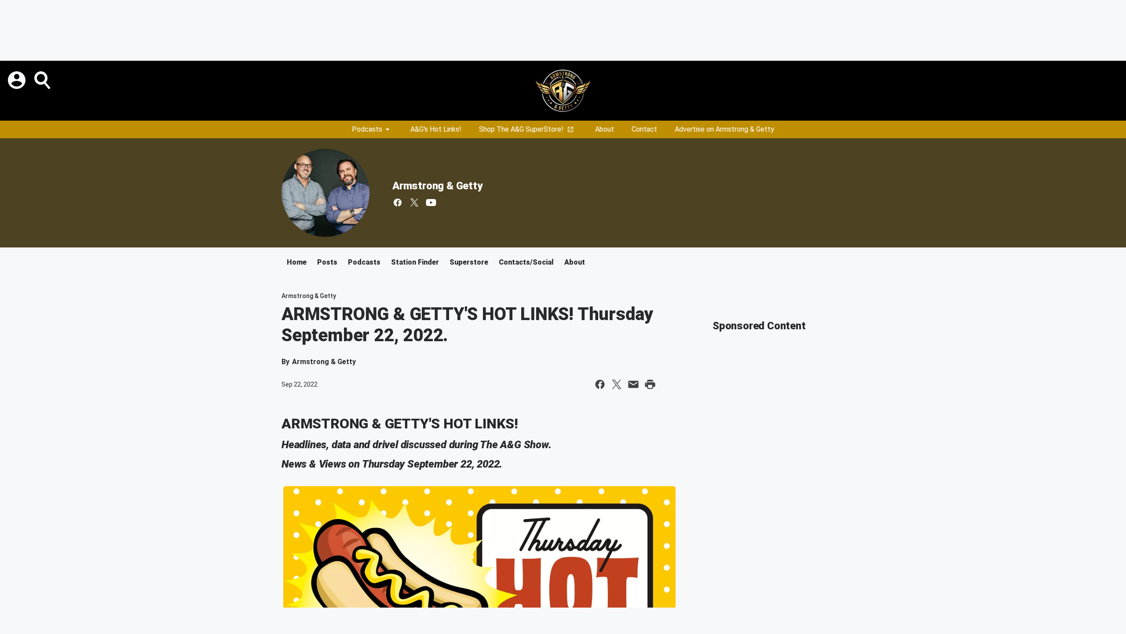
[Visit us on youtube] (431, 202)
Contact (644, 129)
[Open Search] (43, 80)
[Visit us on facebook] (397, 202)
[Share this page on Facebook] (600, 384)
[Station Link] (563, 91)
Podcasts (367, 129)
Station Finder (415, 262)
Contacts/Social (526, 262)
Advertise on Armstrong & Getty (724, 129)
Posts (327, 262)
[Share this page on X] (617, 384)
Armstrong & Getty (437, 186)
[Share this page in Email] (633, 384)
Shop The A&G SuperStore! (521, 129)
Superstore (469, 262)
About (604, 129)
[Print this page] (650, 384)
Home (297, 262)
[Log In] (17, 80)
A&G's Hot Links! (435, 129)
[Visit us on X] (414, 202)
